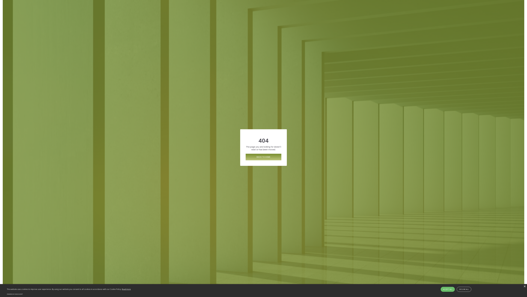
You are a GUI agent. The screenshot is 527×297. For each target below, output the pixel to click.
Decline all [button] (464, 289)
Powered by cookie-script (15, 294)
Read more (126, 289)
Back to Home (263, 157)
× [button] (525, 286)
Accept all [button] (447, 289)
